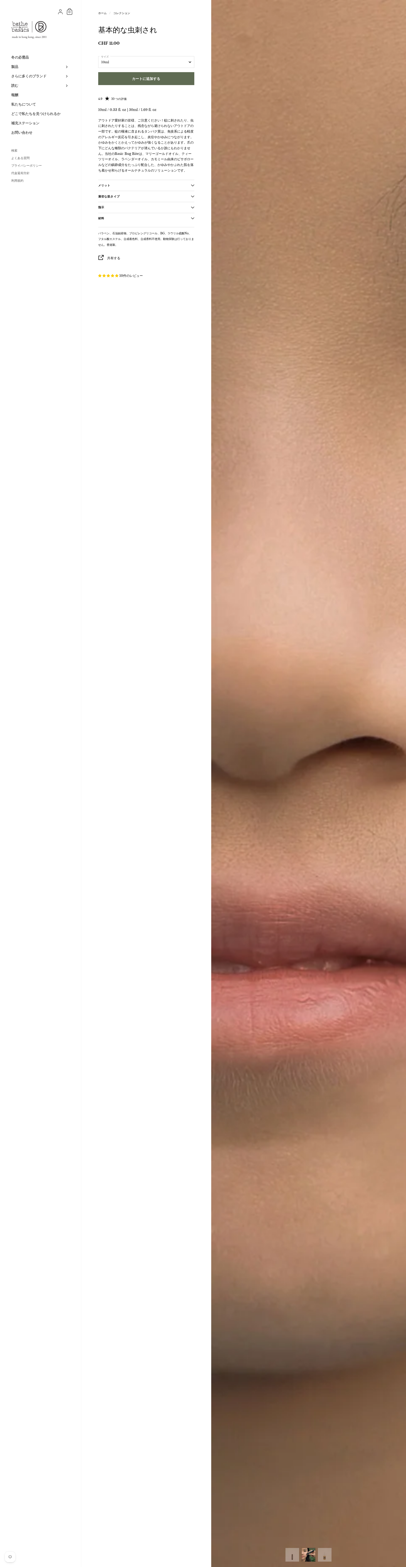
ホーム (102, 13)
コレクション (121, 13)
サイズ (105, 56)
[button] (108, 276)
